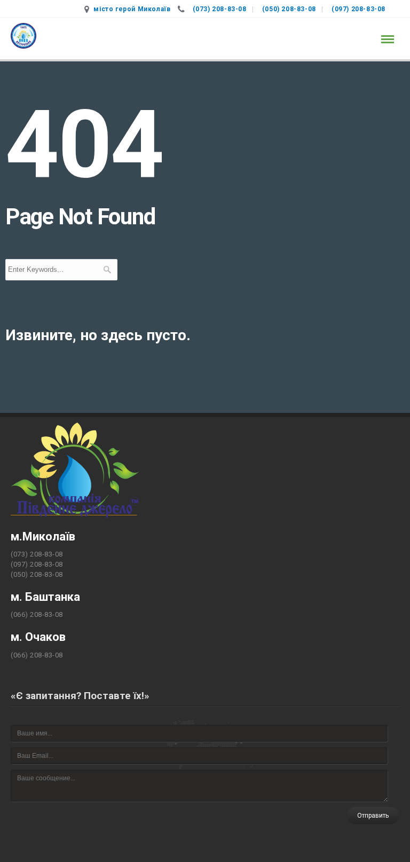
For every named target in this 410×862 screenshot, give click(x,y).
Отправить (373, 815)
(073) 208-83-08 (220, 9)
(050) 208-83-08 (289, 9)
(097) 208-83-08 (358, 9)
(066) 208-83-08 (37, 614)
